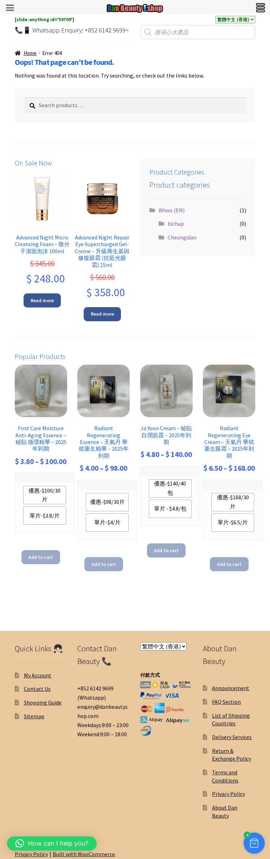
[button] (254, 843)
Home (30, 53)
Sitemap (34, 716)
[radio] (45, 495)
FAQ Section (226, 701)
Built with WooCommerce (84, 854)
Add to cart (40, 557)
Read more (42, 300)
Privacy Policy (228, 793)
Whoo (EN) (172, 210)
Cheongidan (182, 237)
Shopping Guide (43, 702)
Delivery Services (232, 737)
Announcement (230, 688)
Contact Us (37, 688)
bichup (176, 223)
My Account (37, 675)
